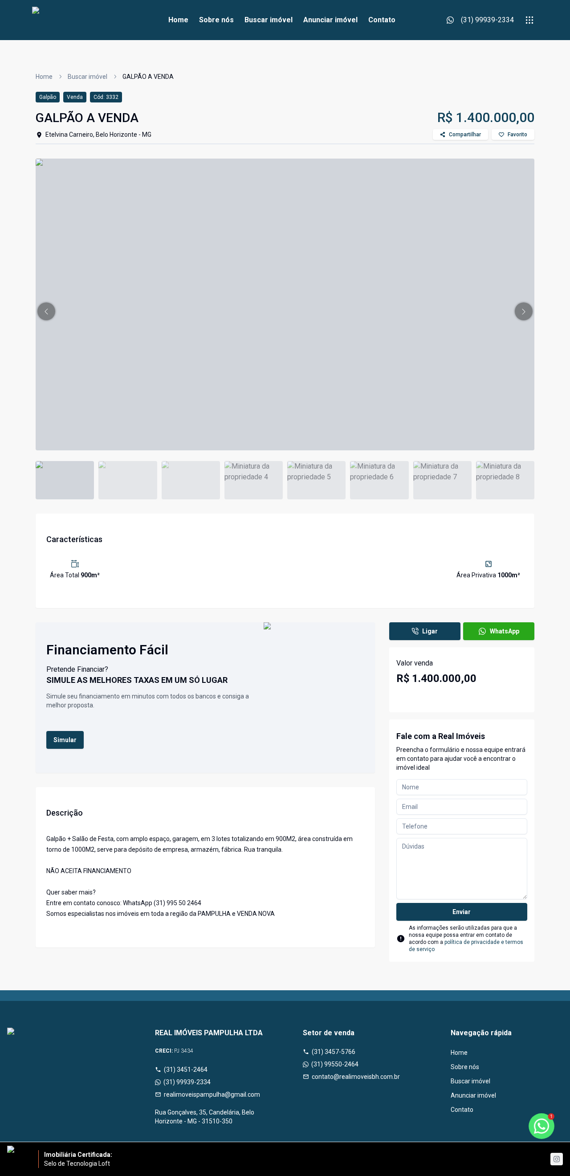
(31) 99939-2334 (187, 1082)
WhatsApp (504, 631)
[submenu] (529, 20)
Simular (65, 739)
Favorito (517, 134)
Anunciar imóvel (330, 20)
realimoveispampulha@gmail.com (212, 1094)
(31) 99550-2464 (334, 1064)
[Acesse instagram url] (556, 1159)
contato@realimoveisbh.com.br (356, 1076)
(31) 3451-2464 (186, 1069)
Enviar (461, 911)
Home (178, 20)
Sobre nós (216, 20)
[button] (46, 311)
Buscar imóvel (268, 20)
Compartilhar (465, 134)
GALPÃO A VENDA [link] (148, 76)
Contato (381, 20)
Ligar (430, 631)
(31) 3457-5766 (333, 1051)
